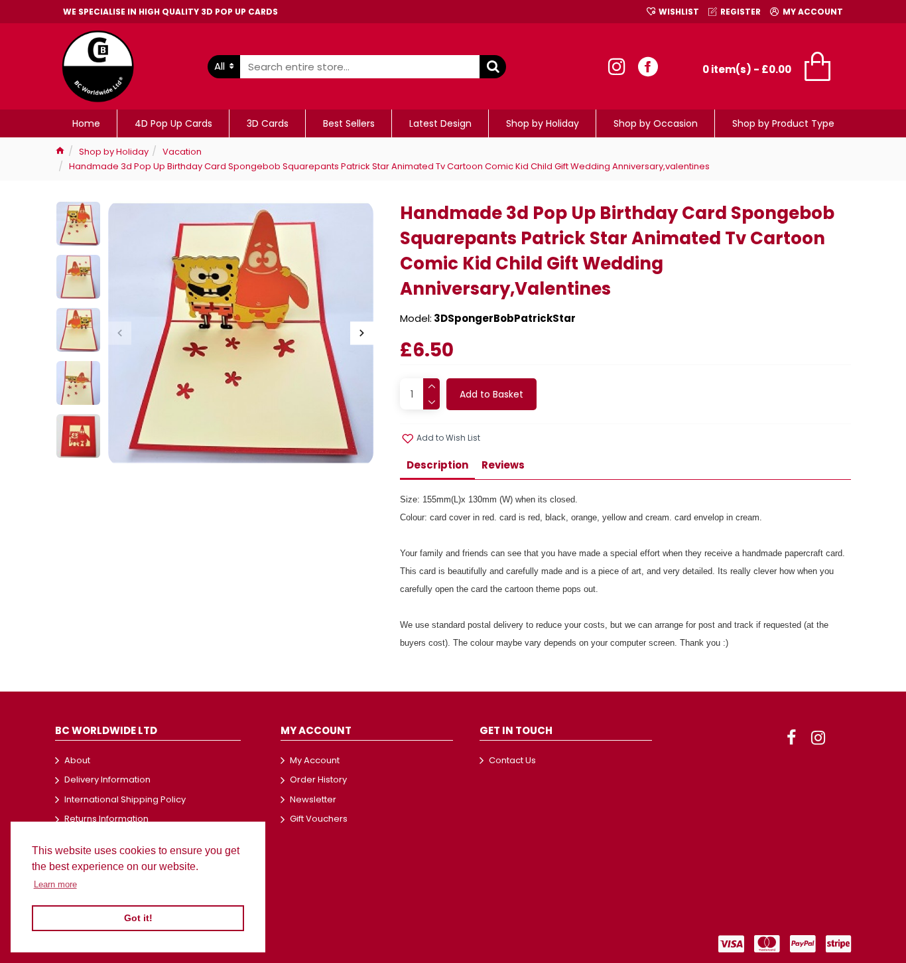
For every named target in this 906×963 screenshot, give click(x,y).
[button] (119, 333)
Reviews (503, 465)
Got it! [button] (138, 918)
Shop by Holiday (114, 151)
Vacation (182, 151)
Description (437, 465)
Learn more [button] (55, 884)
